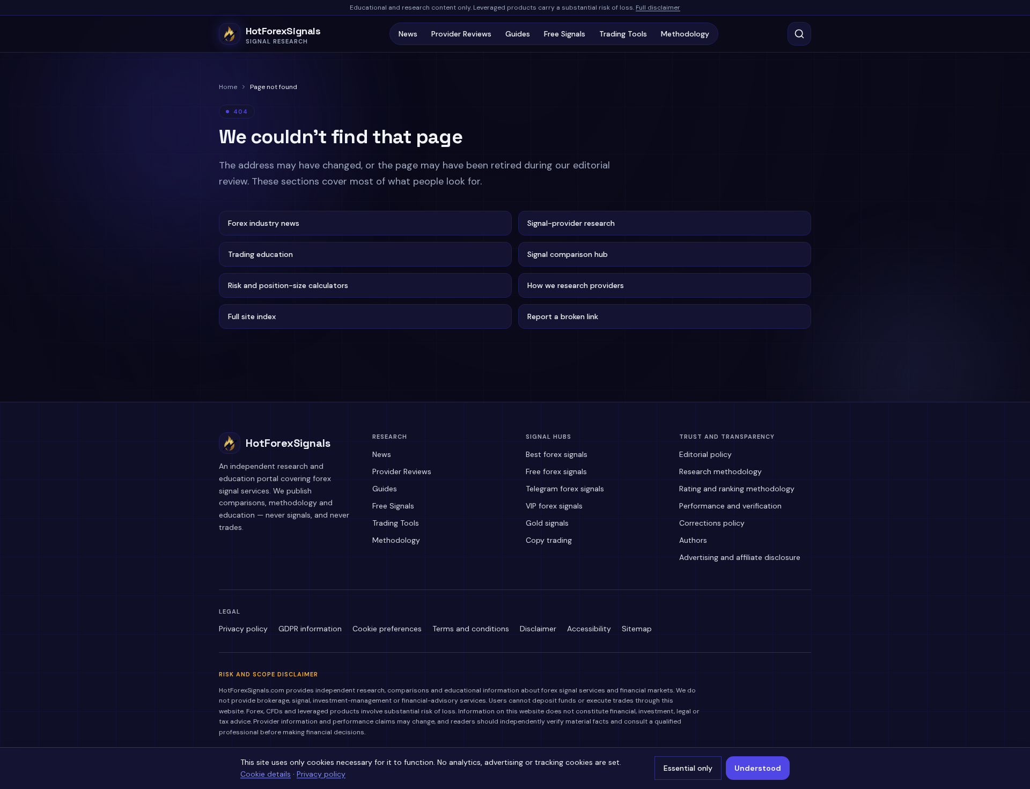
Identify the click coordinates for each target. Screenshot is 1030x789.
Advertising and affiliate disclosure (739, 557)
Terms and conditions (470, 628)
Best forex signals (556, 454)
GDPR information (310, 628)
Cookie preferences (387, 628)
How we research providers (575, 285)
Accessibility (589, 628)
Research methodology (720, 471)
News (408, 34)
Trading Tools (623, 34)
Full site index (252, 316)
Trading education (260, 254)
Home (228, 87)
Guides (517, 34)
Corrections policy (712, 523)
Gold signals (547, 523)
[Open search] (799, 34)
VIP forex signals (554, 506)
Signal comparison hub (567, 254)
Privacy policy (243, 628)
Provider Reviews (461, 34)
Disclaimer (538, 628)
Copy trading (549, 540)
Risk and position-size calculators (288, 285)
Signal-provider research (571, 223)
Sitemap (637, 628)
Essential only (688, 768)
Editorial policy (705, 454)
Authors (693, 540)
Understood (757, 768)
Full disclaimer (658, 7)
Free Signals (564, 34)
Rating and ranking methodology (736, 488)
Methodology (685, 34)
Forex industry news (263, 223)
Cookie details (265, 774)
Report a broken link (562, 316)
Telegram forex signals (565, 488)
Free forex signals (556, 471)
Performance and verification (730, 506)
